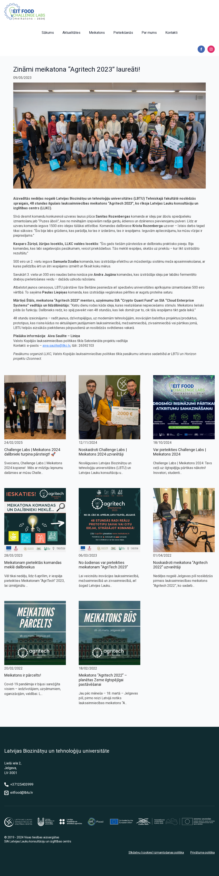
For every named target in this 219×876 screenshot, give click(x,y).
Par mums (149, 33)
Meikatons (97, 33)
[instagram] (211, 49)
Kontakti (171, 33)
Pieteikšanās (123, 33)
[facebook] (201, 49)
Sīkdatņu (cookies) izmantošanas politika (156, 852)
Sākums (48, 33)
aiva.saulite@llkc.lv (56, 346)
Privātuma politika (202, 852)
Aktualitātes (71, 33)
